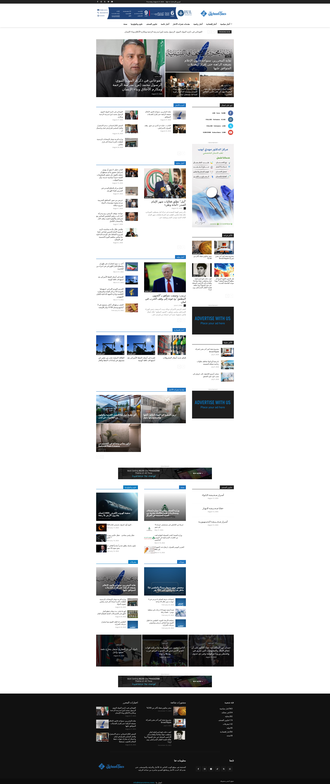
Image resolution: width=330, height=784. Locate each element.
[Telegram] (210, 768)
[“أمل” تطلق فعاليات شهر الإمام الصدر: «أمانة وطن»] (165, 183)
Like (213, 113)
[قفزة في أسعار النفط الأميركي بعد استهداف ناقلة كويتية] (131, 280)
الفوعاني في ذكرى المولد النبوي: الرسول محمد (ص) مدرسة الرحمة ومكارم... (111, 114)
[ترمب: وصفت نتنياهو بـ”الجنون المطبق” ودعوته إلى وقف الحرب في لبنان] (165, 277)
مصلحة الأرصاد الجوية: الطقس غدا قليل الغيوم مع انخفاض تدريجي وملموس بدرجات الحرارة (160, 622)
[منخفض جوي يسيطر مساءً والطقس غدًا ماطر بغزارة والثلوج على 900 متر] (165, 581)
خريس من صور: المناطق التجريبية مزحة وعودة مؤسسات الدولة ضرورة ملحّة (110, 202)
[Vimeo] (108, 1)
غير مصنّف (196, 276)
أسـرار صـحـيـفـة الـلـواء (213, 495)
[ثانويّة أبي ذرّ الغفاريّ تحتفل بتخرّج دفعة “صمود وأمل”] (119, 650)
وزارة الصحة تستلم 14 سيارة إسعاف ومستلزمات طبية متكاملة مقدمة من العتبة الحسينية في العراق (162, 513)
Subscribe (207, 132)
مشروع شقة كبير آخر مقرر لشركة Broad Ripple (224, 257)
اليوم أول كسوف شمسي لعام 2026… (119, 525)
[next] (209, 31)
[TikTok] (217, 768)
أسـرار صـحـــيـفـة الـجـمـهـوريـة (213, 521)
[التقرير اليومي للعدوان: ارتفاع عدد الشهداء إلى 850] (149, 550)
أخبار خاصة (119, 644)
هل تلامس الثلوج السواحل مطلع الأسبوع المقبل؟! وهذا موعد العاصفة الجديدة (224, 281)
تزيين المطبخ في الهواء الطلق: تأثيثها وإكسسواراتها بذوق (159, 416)
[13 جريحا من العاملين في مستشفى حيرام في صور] (149, 527)
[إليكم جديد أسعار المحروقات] (172, 345)
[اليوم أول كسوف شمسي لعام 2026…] (101, 527)
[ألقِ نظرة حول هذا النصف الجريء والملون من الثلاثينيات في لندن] (118, 409)
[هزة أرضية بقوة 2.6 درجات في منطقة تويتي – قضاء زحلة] (180, 613)
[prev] (213, 31)
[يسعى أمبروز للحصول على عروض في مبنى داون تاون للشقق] (227, 377)
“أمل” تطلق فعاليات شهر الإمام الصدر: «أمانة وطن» (168, 203)
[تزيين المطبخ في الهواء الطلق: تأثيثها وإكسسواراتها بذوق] (163, 409)
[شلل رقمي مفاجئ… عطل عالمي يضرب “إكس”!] (101, 538)
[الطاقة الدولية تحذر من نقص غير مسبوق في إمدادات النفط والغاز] (110, 345)
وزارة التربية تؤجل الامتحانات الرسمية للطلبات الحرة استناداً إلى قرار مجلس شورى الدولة (113, 601)
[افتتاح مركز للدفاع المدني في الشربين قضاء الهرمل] (131, 191)
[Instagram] (101, 1)
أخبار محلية (180, 163)
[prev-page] (183, 153)
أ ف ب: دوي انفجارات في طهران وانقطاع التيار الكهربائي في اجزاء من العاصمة (109, 266)
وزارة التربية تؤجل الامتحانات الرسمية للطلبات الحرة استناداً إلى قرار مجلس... (110, 141)
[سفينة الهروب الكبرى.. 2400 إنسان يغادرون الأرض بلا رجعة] (117, 507)
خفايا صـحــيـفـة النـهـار (213, 508)
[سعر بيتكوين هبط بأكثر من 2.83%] (202, 247)
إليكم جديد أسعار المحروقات (174, 358)
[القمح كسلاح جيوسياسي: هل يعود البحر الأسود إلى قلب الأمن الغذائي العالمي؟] (217, 84)
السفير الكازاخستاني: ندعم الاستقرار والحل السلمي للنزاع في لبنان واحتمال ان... (109, 128)
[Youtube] (111, 1)
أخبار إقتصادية (100, 354)
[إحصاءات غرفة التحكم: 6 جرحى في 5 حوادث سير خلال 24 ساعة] (180, 602)
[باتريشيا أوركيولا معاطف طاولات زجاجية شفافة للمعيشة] (227, 364)
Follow (209, 119)
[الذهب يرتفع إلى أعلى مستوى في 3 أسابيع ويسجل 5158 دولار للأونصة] (131, 307)
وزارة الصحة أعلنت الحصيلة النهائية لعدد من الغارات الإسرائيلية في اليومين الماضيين (168, 537)
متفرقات (228, 56)
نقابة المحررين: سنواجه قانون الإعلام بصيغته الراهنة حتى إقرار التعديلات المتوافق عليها (119, 587)
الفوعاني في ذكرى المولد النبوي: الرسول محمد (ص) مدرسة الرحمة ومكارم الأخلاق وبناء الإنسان (163, 32)
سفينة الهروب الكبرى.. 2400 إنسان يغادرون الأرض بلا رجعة (114, 514)
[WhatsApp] (230, 768)
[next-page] (179, 153)
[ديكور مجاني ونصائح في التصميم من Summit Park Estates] (118, 438)
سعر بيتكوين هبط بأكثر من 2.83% (159, 708)
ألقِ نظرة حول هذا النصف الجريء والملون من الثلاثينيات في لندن (117, 416)
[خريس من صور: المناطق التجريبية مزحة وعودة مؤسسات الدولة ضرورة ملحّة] (131, 203)
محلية (216, 276)
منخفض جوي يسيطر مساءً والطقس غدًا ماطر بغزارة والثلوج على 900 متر (166, 588)
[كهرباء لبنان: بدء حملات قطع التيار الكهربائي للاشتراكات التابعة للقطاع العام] (132, 614)
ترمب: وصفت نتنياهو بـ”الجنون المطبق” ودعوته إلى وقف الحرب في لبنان (165, 298)
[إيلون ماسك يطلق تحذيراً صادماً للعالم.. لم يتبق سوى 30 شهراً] (101, 548)
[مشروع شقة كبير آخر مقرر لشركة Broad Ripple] (224, 247)
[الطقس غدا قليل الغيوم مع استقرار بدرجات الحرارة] (132, 625)
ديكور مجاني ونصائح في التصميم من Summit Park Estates (114, 444)
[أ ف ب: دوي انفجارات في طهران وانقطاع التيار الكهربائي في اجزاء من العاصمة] (131, 266)
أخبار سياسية (158, 76)
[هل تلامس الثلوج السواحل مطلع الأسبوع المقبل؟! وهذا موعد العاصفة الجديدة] (224, 270)
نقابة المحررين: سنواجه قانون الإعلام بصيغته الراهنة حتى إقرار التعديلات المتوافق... (158, 114)
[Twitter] (104, 1)
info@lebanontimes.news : (144, 782)
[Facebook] (97, 1)
